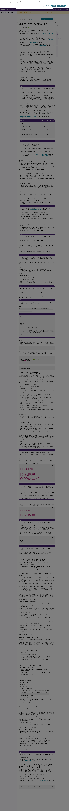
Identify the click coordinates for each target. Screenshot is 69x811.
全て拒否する (61, 5)
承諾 (54, 5)
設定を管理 (47, 5)
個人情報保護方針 (11, 1)
